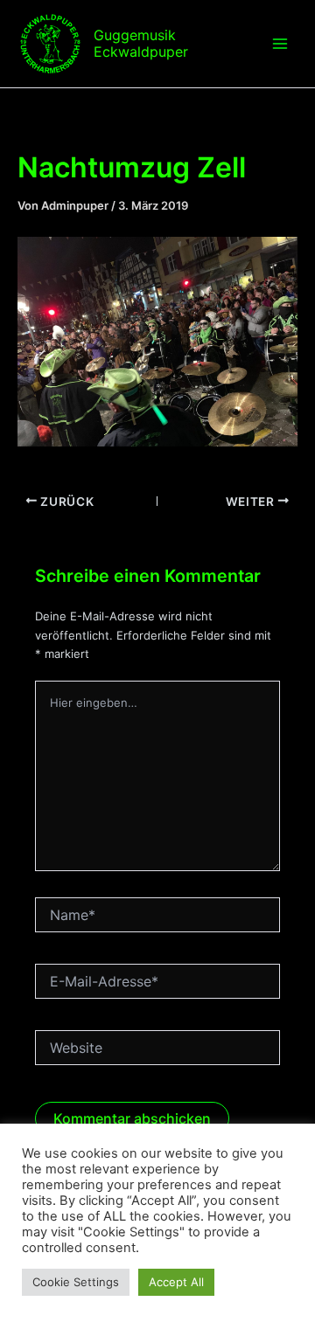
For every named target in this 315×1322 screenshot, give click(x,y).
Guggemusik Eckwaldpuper (141, 43)
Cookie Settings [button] (75, 1282)
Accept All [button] (176, 1282)
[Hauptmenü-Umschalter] (280, 43)
